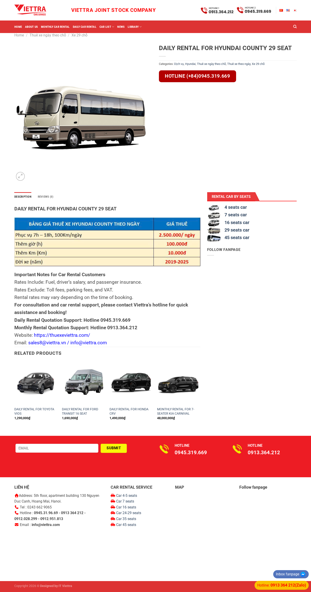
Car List (105, 26)
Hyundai (190, 64)
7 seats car (235, 214)
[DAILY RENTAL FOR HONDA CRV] (131, 383)
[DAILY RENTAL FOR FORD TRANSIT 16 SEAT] (83, 383)
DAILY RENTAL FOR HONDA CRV (129, 411)
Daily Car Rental (84, 26)
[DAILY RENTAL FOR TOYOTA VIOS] (36, 383)
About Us (31, 26)
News (121, 26)
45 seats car (236, 237)
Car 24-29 (124, 513)
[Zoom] (20, 176)
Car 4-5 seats (126, 495)
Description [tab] (22, 196)
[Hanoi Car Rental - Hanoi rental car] (37, 10)
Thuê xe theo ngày (238, 64)
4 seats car (235, 207)
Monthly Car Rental (55, 26)
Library (133, 26)
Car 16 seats (126, 507)
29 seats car (236, 230)
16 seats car (236, 222)
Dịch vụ (179, 64)
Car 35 (121, 519)
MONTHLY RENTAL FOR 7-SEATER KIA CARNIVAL (175, 411)
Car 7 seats (124, 501)
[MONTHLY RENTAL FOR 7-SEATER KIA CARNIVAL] (178, 383)
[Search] (295, 26)
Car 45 (121, 525)
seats (137, 513)
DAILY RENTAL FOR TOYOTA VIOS (34, 411)
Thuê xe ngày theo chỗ (48, 35)
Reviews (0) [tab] (46, 196)
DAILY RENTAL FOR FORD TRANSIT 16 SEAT (80, 411)
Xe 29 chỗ (79, 35)
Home (18, 26)
